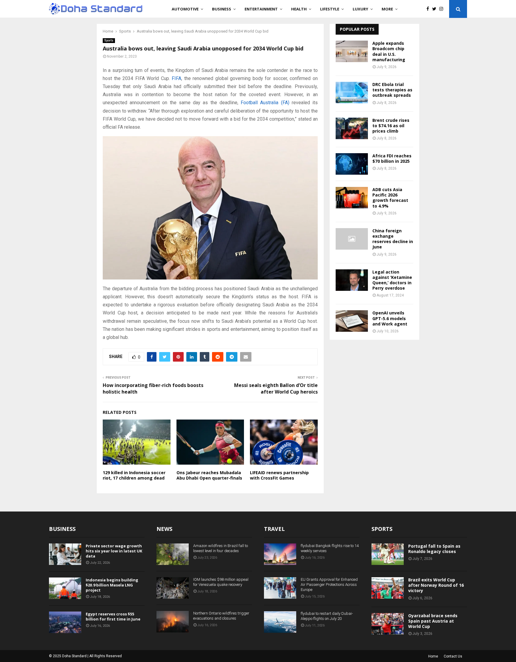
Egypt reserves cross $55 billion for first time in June (113, 616)
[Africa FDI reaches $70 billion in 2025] (352, 164)
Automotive (185, 9)
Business (221, 9)
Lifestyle (329, 9)
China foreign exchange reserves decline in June (392, 239)
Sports (108, 40)
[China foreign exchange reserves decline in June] (352, 239)
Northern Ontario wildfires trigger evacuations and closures (221, 615)
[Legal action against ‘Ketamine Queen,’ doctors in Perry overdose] (352, 280)
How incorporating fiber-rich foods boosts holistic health (153, 388)
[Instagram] (442, 9)
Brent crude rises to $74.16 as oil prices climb (390, 125)
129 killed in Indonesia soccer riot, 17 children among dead (134, 475)
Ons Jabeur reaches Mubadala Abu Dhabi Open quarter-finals (209, 475)
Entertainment (261, 9)
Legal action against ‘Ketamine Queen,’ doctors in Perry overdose (392, 280)
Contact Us (453, 656)
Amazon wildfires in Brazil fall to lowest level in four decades (220, 548)
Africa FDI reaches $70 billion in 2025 (391, 158)
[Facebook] (429, 9)
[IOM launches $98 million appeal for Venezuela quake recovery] (172, 588)
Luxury (360, 9)
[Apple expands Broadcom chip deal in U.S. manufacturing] (352, 51)
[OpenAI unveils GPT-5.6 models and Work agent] (352, 321)
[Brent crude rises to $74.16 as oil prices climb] (352, 128)
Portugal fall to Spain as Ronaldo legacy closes (434, 548)
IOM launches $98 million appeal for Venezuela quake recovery (220, 582)
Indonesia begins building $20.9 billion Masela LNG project (112, 585)
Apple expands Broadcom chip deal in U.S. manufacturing (388, 51)
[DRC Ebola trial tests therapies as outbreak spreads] (352, 92)
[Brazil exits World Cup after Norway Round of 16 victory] (387, 588)
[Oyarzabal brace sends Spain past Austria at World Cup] (387, 624)
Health (299, 9)
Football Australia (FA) (265, 102)
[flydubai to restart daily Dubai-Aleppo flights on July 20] (280, 622)
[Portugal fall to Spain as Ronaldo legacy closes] (387, 554)
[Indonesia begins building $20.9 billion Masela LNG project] (65, 588)
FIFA (176, 78)
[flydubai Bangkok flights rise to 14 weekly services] (280, 554)
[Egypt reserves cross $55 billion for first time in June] (65, 622)
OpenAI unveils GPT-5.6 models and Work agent (389, 318)
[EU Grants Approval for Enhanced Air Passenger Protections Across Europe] (280, 588)
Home (433, 656)
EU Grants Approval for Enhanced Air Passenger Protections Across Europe (329, 584)
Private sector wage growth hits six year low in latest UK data (114, 551)
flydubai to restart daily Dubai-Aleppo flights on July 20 (327, 616)
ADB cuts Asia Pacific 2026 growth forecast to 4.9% (390, 198)
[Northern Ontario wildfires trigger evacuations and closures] (172, 621)
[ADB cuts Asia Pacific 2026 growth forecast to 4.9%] (352, 197)
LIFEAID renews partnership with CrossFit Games (279, 475)
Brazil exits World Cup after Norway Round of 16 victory (436, 585)
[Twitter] (435, 9)
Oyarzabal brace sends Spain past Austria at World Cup (432, 621)
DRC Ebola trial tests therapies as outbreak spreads (392, 90)
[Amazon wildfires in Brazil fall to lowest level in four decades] (172, 554)
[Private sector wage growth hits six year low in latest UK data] (65, 554)
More (387, 9)
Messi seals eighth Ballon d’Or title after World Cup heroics (276, 388)
